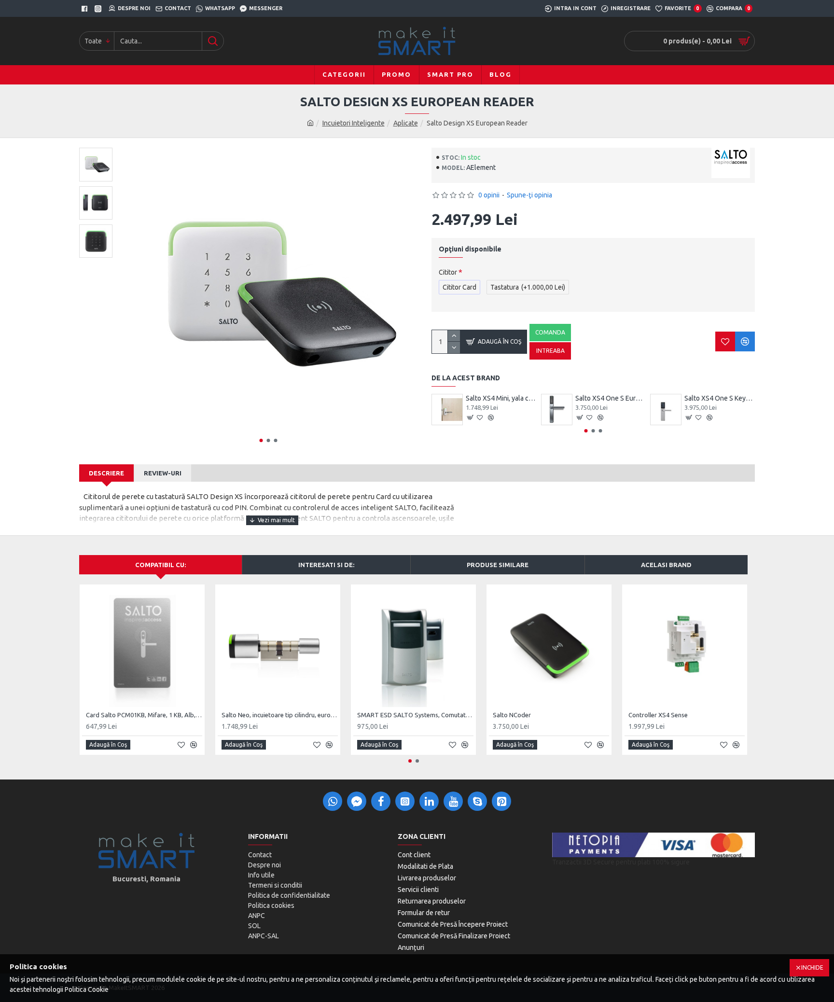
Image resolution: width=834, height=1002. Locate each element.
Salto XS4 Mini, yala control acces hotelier (501, 398)
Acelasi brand (666, 564)
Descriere (106, 473)
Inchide (812, 967)
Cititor (448, 272)
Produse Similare (497, 564)
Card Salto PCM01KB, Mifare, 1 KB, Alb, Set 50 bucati (144, 714)
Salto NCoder (512, 714)
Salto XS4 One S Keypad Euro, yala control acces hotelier (719, 398)
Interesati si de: (326, 564)
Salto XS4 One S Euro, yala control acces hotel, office (610, 398)
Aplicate (405, 123)
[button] (261, 440)
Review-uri (162, 473)
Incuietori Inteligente (353, 123)
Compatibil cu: (160, 564)
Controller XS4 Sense (658, 714)
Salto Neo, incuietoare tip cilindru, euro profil (280, 714)
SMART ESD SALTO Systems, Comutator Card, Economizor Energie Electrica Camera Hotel (415, 714)
